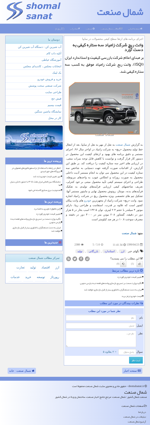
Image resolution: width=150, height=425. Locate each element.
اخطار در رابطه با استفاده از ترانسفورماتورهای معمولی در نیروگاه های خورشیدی (36, 170)
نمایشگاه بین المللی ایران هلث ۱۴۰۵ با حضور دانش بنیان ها (35, 183)
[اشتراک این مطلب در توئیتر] (75, 258)
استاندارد (109, 251)
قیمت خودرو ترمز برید (131, 296)
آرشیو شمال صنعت (137, 422)
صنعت (89, 28)
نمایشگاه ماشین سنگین (48, 111)
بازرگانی (93, 251)
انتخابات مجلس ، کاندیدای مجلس (42, 66)
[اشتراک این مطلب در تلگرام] (87, 258)
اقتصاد (45, 267)
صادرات (74, 28)
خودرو (87, 200)
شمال (127, 144)
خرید (28, 277)
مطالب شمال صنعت (110, 28)
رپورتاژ (58, 28)
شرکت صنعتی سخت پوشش (45, 85)
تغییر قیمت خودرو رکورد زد (129, 277)
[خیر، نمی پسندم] (123, 264)
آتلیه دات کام (53, 53)
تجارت (20, 267)
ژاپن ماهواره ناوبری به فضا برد (47, 209)
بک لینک (56, 72)
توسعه (41, 277)
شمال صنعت (120, 11)
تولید (79, 251)
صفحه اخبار (131, 370)
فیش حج (56, 98)
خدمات (15, 277)
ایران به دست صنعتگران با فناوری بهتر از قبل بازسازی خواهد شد (113, 289)
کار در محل (54, 118)
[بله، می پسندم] (140, 264)
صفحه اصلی (134, 28)
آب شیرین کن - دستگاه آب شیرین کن (39, 46)
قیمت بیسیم (54, 105)
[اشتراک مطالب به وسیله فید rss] (68, 258)
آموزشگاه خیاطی (51, 59)
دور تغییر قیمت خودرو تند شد (47, 176)
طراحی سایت (53, 92)
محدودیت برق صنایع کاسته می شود (44, 190)
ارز (122, 251)
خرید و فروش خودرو (49, 79)
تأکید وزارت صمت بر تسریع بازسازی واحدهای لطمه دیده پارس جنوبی (111, 283)
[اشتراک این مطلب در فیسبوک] (81, 258)
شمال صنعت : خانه (20, 370)
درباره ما (142, 412)
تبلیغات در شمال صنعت (134, 417)
